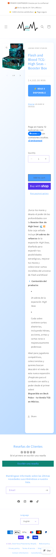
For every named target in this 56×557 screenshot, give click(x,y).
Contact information (20, 553)
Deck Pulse (16, 544)
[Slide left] (7, 75)
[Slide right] (20, 75)
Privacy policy (14, 548)
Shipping (31, 104)
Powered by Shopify (28, 544)
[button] (6, 27)
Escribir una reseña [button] (28, 463)
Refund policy (44, 544)
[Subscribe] (46, 490)
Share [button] (34, 416)
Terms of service (28, 548)
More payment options (39, 193)
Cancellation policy (38, 553)
